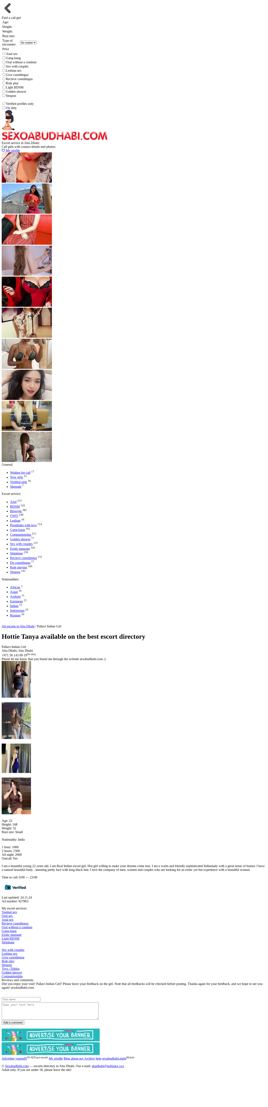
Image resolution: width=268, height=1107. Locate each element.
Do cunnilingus (20, 563)
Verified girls (18, 482)
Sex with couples (17, 66)
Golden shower (16, 91)
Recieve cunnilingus (19, 79)
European (16, 601)
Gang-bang (13, 58)
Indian (14, 606)
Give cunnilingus (17, 75)
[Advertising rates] (51, 1054)
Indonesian (17, 611)
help (98, 1058)
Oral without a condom (21, 62)
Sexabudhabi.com (17, 1066)
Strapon (11, 96)
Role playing (18, 567)
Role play (12, 83)
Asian (14, 592)
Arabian (15, 596)
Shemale (15, 486)
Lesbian (15, 520)
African (15, 587)
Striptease (16, 553)
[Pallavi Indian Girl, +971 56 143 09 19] (16, 696)
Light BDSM (14, 87)
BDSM (15, 506)
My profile (12, 150)
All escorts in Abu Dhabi (18, 626)
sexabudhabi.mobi (114, 1058)
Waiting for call (20, 472)
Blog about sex (74, 1058)
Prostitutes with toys (23, 525)
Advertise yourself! (18, 622)
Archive (89, 1058)
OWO (14, 516)
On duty (11, 108)
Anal (13, 502)
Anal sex (12, 54)
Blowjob (16, 511)
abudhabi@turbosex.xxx (108, 1066)
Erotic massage (20, 548)
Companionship (21, 534)
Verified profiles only (20, 103)
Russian (15, 615)
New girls (16, 477)
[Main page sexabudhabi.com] (55, 139)
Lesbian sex (14, 70)
